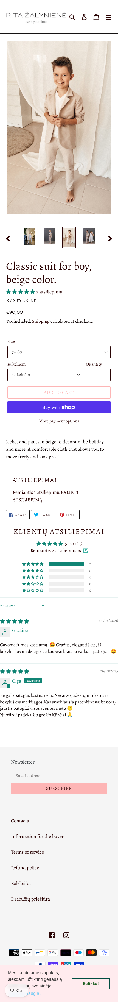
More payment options (59, 421)
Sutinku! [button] (91, 983)
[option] (30, 237)
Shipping (41, 321)
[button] (21, 291)
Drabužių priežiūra (30, 899)
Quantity (94, 364)
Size (11, 341)
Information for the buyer (37, 836)
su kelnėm (16, 364)
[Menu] (108, 16)
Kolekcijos (21, 883)
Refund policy (25, 867)
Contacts (20, 820)
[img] (14, 621)
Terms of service (27, 852)
